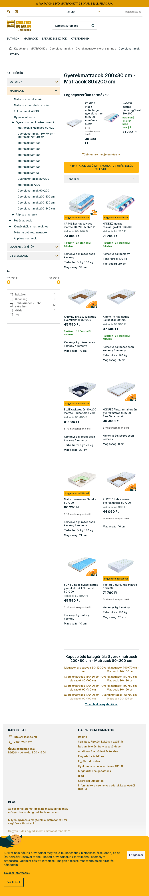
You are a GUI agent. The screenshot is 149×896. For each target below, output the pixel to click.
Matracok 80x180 (29, 148)
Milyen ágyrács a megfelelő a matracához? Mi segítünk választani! (37, 821)
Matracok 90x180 (29, 154)
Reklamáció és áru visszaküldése (99, 746)
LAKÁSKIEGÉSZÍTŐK (22, 246)
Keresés (93, 26)
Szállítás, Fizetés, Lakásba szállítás (101, 741)
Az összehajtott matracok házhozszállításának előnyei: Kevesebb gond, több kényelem (38, 810)
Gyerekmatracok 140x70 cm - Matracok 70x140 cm (36, 135)
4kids (35, 310)
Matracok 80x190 (29, 160)
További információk (17, 872)
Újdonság (35, 299)
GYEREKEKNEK (19, 255)
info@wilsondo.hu (25, 736)
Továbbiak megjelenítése (101, 704)
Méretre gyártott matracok (30, 232)
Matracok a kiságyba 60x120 (36, 127)
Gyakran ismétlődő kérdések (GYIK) (100, 766)
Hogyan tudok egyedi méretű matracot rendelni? (39, 831)
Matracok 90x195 (28, 172)
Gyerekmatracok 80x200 (33, 178)
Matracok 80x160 (29, 142)
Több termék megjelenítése (99, 154)
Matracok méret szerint (28, 99)
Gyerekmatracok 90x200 (33, 190)
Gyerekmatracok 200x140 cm (36, 208)
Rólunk (71, 11)
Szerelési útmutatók (91, 780)
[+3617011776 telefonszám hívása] (11, 11)
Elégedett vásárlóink (91, 756)
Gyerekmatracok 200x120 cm (36, 202)
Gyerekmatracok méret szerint (35, 122)
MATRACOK (17, 90)
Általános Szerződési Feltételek (98, 751)
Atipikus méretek (26, 214)
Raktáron (35, 294)
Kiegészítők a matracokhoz (31, 226)
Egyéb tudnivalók (89, 761)
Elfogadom (136, 854)
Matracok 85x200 (29, 184)
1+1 (35, 314)
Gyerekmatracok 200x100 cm (36, 196)
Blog (81, 775)
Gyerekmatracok (24, 117)
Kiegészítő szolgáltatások (94, 770)
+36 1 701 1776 (23, 742)
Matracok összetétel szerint (32, 105)
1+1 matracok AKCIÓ (26, 111)
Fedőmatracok (23, 220)
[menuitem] (13, 38)
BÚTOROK (16, 81)
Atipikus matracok (25, 238)
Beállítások (14, 882)
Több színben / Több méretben (35, 304)
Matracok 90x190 (29, 166)
